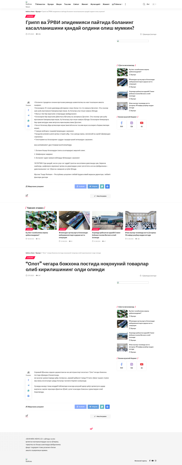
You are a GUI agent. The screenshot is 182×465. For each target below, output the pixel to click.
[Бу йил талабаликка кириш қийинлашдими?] (122, 72)
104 (39, 239)
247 (39, 275)
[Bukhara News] (29, 4)
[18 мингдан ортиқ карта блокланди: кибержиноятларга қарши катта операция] (122, 82)
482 (138, 239)
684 (39, 34)
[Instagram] (132, 124)
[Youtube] (142, 124)
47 (104, 241)
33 (71, 241)
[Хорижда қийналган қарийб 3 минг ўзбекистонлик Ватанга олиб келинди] (122, 94)
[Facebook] (121, 124)
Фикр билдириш (101, 196)
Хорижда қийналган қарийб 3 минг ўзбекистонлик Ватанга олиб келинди (141, 93)
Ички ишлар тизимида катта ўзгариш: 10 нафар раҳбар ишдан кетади (141, 105)
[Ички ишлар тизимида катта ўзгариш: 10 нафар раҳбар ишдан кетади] (122, 106)
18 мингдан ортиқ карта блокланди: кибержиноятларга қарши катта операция (142, 82)
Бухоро (30, 16)
